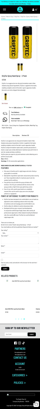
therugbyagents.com (20, 352)
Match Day (9, 17)
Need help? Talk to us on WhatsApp (20, 121)
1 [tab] (16, 319)
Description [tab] (16, 135)
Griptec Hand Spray (7, 127)
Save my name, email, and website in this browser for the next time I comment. (19, 264)
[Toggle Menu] (4, 9)
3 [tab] (21, 319)
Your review (4, 236)
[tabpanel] (20, 298)
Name (3, 246)
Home (3, 17)
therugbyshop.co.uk (20, 354)
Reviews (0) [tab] (25, 135)
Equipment (22, 125)
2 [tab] (19, 319)
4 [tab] (24, 319)
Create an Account (20, 369)
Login (20, 367)
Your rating (4, 230)
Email (3, 253)
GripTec (16, 17)
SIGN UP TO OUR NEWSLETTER (20, 328)
